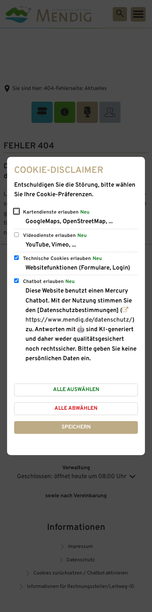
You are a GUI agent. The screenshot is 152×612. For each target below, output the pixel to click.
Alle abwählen (76, 408)
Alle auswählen (76, 389)
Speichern (76, 427)
